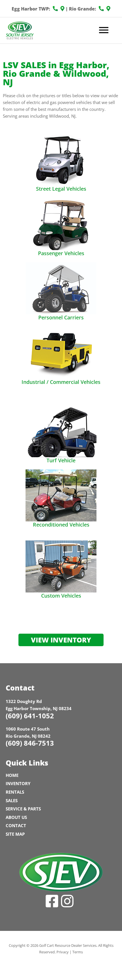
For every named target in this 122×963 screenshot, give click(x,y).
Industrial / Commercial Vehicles (61, 381)
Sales (12, 800)
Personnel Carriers (61, 317)
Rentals (15, 792)
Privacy (62, 951)
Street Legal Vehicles (61, 188)
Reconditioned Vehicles (61, 524)
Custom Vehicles (61, 595)
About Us (16, 817)
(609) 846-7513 (30, 743)
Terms (77, 951)
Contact (16, 825)
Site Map (15, 834)
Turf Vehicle (61, 460)
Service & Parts (23, 809)
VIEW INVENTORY (61, 639)
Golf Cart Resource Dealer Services (67, 945)
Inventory (18, 783)
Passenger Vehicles (61, 253)
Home (12, 775)
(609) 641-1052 (30, 715)
